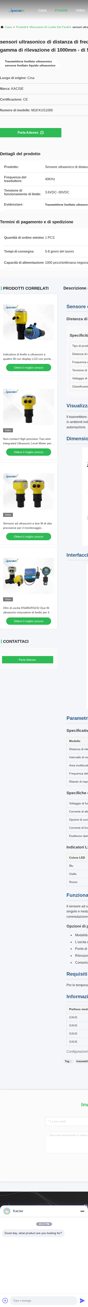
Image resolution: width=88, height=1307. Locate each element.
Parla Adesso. (28, 132)
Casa (42, 10)
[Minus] (82, 1211)
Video (80, 10)
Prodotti (61, 10)
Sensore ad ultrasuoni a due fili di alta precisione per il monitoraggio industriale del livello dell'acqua (27, 528)
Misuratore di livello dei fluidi (49, 27)
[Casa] (16, 10)
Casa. (9, 27)
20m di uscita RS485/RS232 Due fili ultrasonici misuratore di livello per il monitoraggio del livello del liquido (26, 612)
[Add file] (5, 1300)
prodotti (21, 27)
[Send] (82, 1300)
